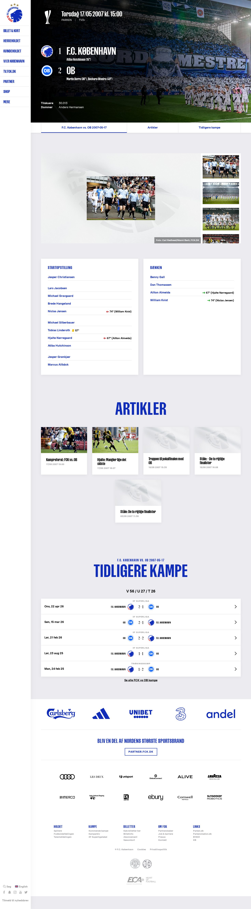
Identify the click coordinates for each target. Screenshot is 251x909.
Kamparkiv (94, 834)
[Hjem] (14, 14)
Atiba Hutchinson (76, 59)
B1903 (196, 837)
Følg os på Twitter (26, 892)
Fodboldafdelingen (64, 834)
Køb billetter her (132, 831)
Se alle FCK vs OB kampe (140, 680)
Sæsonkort (129, 840)
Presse (161, 837)
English (23, 886)
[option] (121, 198)
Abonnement (130, 837)
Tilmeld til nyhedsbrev (15, 900)
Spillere (58, 831)
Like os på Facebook (4, 892)
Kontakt (162, 840)
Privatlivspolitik (158, 849)
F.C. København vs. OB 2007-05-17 (84, 127)
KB (194, 840)
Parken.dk (198, 831)
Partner (8, 81)
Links (196, 826)
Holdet (58, 826)
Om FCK (162, 826)
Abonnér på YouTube (20, 892)
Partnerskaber (165, 831)
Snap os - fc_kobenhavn (9, 892)
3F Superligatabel (98, 837)
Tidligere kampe (209, 127)
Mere (6, 101)
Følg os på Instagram (15, 892)
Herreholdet (11, 40)
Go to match (141, 600)
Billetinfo (128, 834)
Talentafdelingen (63, 837)
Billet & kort (11, 30)
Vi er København (13, 61)
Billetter (129, 826)
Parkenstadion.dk (202, 834)
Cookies (141, 849)
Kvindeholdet (12, 51)
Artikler (153, 127)
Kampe (93, 826)
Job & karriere (165, 834)
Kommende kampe (98, 831)
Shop (6, 91)
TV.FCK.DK (9, 71)
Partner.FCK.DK (140, 751)
